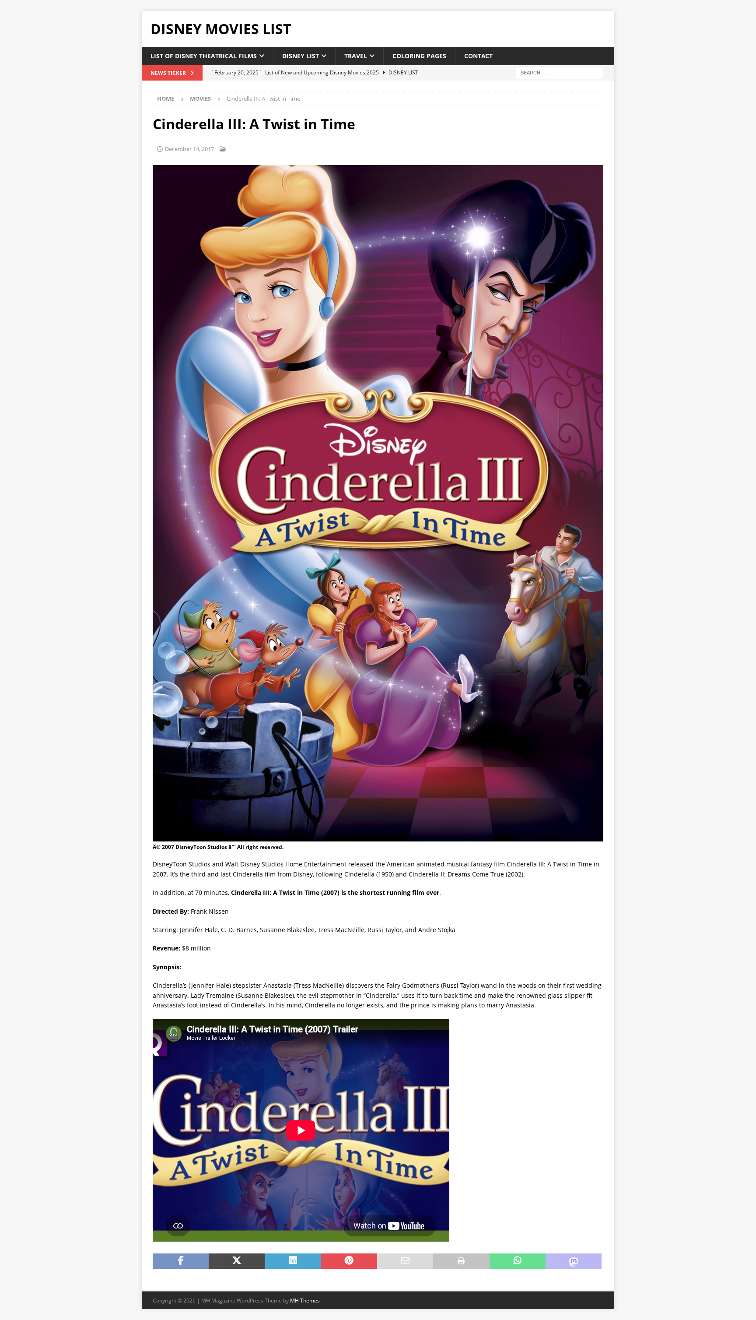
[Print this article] (461, 1261)
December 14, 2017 (189, 149)
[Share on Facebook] (181, 1261)
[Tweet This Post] (237, 1261)
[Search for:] (559, 72)
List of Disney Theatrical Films (203, 56)
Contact (478, 56)
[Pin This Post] (349, 1261)
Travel (355, 56)
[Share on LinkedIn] (293, 1261)
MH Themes (305, 1300)
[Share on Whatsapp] (518, 1261)
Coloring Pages (419, 56)
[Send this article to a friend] (405, 1261)
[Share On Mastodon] (574, 1261)
